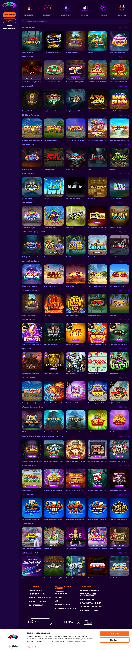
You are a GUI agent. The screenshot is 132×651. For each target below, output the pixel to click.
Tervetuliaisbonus (40, 598)
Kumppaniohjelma (65, 608)
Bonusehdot (36, 605)
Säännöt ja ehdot (90, 603)
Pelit (9, 26)
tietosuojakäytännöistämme (75, 641)
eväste (59, 641)
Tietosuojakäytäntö (92, 607)
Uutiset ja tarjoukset (62, 592)
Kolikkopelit (36, 590)
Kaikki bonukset (38, 601)
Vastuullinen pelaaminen (88, 595)
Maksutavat (87, 599)
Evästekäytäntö (89, 610)
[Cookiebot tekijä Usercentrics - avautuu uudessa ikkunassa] (13, 647)
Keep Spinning (37, 594)
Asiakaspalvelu (89, 590)
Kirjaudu (9, 21)
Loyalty (59, 597)
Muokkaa (113, 640)
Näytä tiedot (31, 647)
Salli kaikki (115, 634)
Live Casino (9, 28)
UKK (57, 601)
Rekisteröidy (9, 15)
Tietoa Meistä (62, 605)
